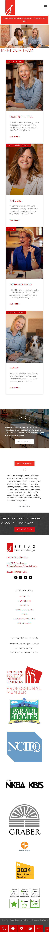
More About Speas (24, 610)
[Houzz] (25, 577)
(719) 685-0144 (21, 557)
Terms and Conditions (40, 920)
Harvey (15, 368)
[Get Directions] (21, 928)
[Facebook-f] (15, 577)
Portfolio (24, 596)
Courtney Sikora (21, 117)
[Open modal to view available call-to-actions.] (39, 928)
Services (24, 605)
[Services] (13, 928)
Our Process (24, 601)
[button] (24, 441)
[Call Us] (4, 928)
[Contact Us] (30, 928)
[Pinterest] (30, 577)
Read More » (15, 136)
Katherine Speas (21, 284)
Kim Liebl (15, 200)
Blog (24, 614)
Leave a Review (25, 623)
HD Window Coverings (24, 619)
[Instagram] (20, 577)
